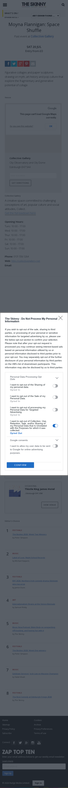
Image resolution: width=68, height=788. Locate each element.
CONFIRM (20, 465)
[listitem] (34, 378)
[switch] (55, 385)
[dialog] (34, 394)
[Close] (61, 319)
